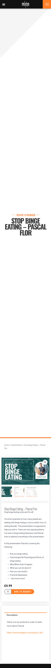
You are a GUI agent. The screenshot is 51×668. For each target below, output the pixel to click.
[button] (3, 4)
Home (6, 445)
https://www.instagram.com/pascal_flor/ (25, 632)
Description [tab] (12, 615)
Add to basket (22, 591)
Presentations (16, 445)
